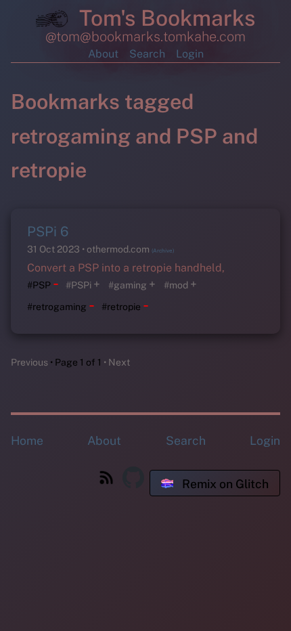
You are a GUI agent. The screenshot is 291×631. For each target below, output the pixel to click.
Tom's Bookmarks (164, 17)
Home (27, 440)
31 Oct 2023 (54, 249)
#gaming (127, 285)
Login (190, 53)
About (103, 53)
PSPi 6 (47, 231)
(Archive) (163, 250)
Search (147, 53)
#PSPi (78, 285)
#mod (176, 285)
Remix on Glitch (224, 484)
